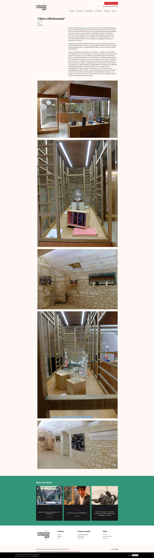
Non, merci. (135, 555)
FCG (38, 23)
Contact (114, 11)
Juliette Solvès (87, 28)
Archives (104, 534)
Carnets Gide (98, 11)
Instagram (59, 536)
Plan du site (105, 538)
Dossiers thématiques (107, 536)
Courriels (59, 534)
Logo (58, 538)
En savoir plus (35, 555)
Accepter (129, 555)
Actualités (107, 11)
